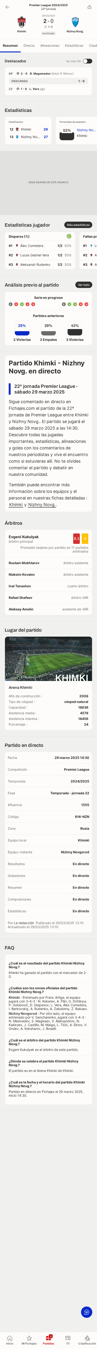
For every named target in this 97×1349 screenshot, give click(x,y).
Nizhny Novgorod (75, 852)
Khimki (16, 504)
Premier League (76, 769)
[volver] (7, 7)
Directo (29, 45)
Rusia (84, 828)
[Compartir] (89, 7)
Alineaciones (49, 45)
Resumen (10, 45)
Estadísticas (74, 45)
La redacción (24, 923)
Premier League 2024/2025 (48, 5)
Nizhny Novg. (42, 504)
